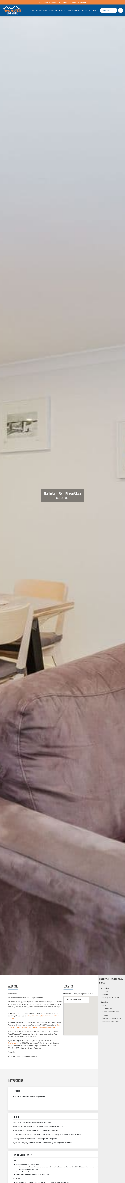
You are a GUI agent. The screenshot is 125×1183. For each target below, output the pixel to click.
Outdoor (105, 1015)
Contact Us (86, 10)
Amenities (104, 1001)
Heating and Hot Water (110, 997)
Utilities (105, 994)
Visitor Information (74, 10)
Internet (105, 991)
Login (94, 10)
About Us (62, 10)
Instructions (105, 987)
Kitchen (105, 1005)
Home (32, 10)
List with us (53, 10)
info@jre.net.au (13, 1043)
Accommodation (41, 10)
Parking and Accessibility (111, 1018)
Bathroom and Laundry (110, 1012)
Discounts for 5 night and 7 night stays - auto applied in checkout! (62, 2)
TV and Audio (107, 1009)
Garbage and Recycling (110, 1021)
